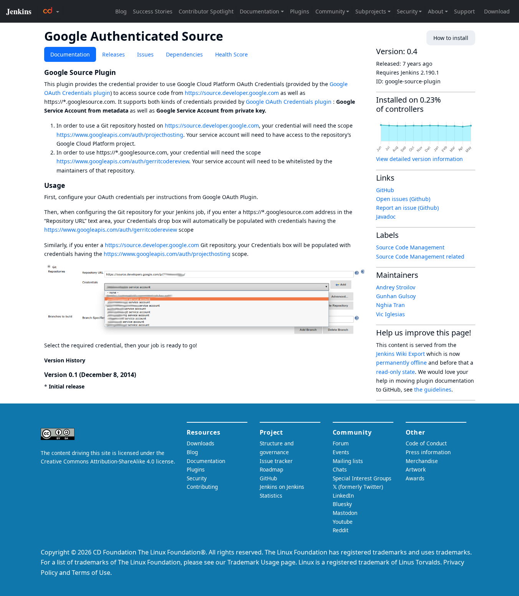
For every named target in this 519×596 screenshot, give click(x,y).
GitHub (385, 190)
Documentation (70, 54)
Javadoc (386, 216)
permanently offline (401, 362)
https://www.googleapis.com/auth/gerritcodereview (122, 161)
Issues (145, 54)
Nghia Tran (390, 305)
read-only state (395, 371)
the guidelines (432, 389)
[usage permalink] (69, 185)
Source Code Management (410, 247)
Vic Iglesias (390, 314)
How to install (450, 38)
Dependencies (184, 54)
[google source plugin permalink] (120, 72)
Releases (113, 54)
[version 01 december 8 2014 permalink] (140, 375)
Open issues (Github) (403, 199)
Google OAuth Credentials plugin (289, 101)
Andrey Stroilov (395, 287)
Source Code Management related (420, 256)
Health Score (231, 54)
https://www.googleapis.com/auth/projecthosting (119, 134)
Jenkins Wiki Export (400, 353)
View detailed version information (419, 159)
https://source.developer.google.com (232, 92)
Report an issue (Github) (407, 207)
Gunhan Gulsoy (396, 296)
